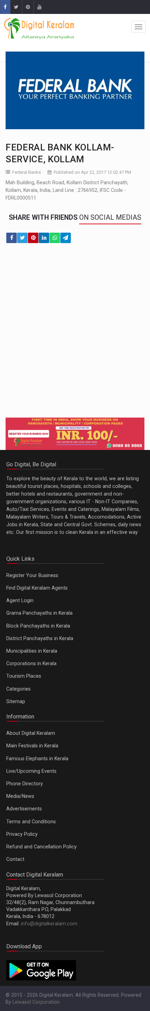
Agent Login (19, 600)
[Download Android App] (41, 970)
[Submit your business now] (75, 434)
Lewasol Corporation (36, 1002)
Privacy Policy (22, 834)
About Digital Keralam (30, 733)
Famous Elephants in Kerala (37, 758)
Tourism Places (23, 676)
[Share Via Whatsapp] (55, 238)
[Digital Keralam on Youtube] (39, 7)
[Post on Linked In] (44, 238)
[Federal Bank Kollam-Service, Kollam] (75, 90)
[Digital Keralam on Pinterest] (27, 7)
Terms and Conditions (31, 821)
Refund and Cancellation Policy (41, 846)
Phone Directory (24, 783)
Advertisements (24, 808)
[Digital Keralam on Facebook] (5, 7)
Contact (15, 859)
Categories (18, 689)
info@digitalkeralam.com (49, 923)
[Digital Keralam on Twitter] (16, 7)
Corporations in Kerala (31, 663)
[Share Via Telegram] (65, 238)
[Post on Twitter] (22, 238)
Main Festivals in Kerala (32, 745)
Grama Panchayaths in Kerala (39, 613)
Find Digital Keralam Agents (37, 588)
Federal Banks (26, 172)
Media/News (20, 796)
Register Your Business (32, 575)
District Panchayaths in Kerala (39, 638)
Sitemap (15, 701)
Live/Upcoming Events (31, 771)
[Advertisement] (75, 335)
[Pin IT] (33, 238)
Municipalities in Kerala (31, 651)
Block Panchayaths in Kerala (38, 626)
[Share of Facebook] (11, 238)
